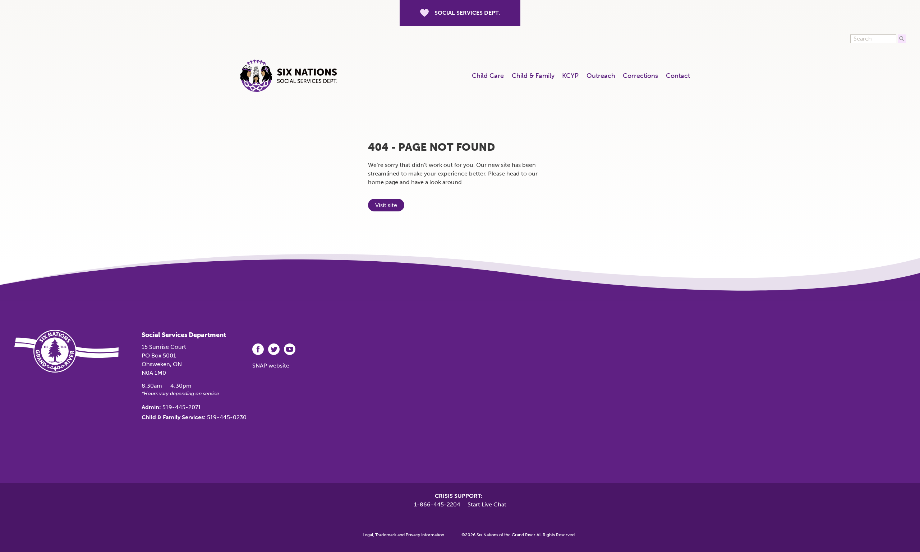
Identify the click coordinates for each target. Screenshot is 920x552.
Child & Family (533, 76)
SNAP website (270, 365)
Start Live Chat (487, 504)
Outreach (600, 76)
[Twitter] (274, 349)
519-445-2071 (181, 407)
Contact (678, 76)
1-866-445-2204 (437, 504)
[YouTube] (290, 349)
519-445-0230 (227, 417)
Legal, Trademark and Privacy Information (403, 534)
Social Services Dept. (467, 12)
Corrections (640, 76)
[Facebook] (258, 349)
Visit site (386, 205)
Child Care (488, 76)
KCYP (570, 76)
